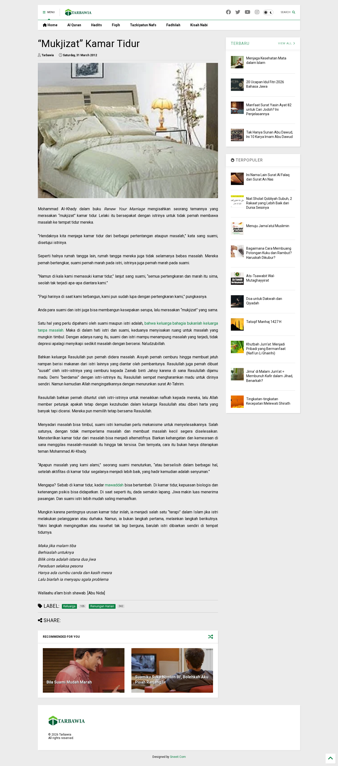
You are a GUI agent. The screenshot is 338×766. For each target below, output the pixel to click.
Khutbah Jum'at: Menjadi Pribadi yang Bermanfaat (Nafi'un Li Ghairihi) (266, 348)
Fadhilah (173, 25)
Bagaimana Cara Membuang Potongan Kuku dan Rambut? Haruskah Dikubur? (269, 252)
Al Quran (74, 25)
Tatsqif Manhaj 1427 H (263, 322)
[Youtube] (247, 12)
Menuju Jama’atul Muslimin (267, 226)
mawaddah (114, 485)
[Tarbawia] (78, 14)
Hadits (96, 25)
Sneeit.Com (178, 757)
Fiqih (116, 25)
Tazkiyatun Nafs (143, 25)
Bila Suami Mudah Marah (69, 682)
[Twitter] (237, 12)
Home (52, 25)
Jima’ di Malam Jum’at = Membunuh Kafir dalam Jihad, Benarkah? (269, 376)
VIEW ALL (285, 43)
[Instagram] (257, 12)
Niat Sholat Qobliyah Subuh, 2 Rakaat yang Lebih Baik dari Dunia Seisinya (269, 203)
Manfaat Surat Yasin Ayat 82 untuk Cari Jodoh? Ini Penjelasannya (268, 109)
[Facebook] (228, 12)
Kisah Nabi (199, 25)
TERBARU (240, 43)
